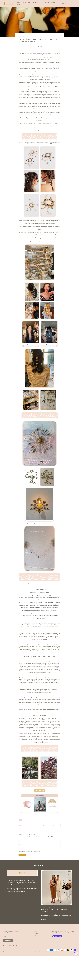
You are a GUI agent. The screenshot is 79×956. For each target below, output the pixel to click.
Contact (36, 933)
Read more (9, 893)
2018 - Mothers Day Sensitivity (39, 715)
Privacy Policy (43, 836)
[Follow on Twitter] (6, 945)
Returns (36, 937)
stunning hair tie (27, 237)
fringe (22, 142)
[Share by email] (58, 825)
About (36, 931)
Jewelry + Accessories (44, 2)
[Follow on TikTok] (16, 945)
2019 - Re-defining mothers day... (39, 618)
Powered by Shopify (35, 951)
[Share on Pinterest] (53, 825)
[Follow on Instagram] (10, 945)
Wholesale (53, 2)
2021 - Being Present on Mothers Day (39, 585)
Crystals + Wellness (26, 2)
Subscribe (8, 940)
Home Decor (35, 2)
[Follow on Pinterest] (13, 945)
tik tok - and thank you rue (37, 232)
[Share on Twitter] (48, 825)
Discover (18, 2)
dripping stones (27, 142)
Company (18, 4)
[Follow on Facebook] (3, 945)
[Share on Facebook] (43, 825)
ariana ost (29, 36)
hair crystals (32, 142)
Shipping (36, 935)
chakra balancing (45, 907)
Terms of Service (51, 836)
